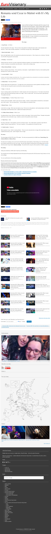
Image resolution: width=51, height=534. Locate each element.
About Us (27, 8)
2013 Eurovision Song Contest (21, 222)
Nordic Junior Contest (9, 512)
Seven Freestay (33, 224)
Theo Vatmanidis (47, 245)
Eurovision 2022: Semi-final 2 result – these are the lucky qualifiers (18, 243)
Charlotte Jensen (22, 237)
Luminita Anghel (45, 223)
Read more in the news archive (44, 318)
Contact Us (7, 467)
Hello (38, 223)
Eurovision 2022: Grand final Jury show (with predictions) (17, 235)
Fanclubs (6, 496)
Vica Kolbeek (21, 270)
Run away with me (19, 224)
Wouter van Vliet (47, 287)
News (3, 8)
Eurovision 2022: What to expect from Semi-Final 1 (42, 301)
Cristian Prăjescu (18, 223)
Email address (3, 321)
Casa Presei (6, 223)
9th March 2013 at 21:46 (7, 22)
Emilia (36, 223)
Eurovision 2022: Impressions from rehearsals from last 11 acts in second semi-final (42, 252)
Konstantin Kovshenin (28, 530)
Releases (6, 516)
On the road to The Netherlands (11, 495)
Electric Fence (24, 223)
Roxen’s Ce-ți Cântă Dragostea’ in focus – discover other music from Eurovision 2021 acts (42, 260)
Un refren (8, 225)
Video (6, 520)
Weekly (23, 321)
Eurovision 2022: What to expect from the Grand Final (42, 293)
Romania (19, 22)
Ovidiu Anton (10, 224)
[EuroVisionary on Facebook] (40, 9)
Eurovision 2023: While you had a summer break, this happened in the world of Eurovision (40, 218)
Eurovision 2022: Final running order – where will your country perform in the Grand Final (42, 236)
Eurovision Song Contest (9, 492)
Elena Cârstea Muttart (30, 223)
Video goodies (8, 508)
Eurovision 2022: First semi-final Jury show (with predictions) (17, 309)
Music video (7, 510)
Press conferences (9, 506)
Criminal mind (13, 223)
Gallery (6, 497)
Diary (7, 503)
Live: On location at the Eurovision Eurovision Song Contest (16, 502)
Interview (6, 498)
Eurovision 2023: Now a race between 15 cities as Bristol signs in (43, 285)
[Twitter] (42, 9)
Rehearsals (8, 507)
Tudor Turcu (5, 225)
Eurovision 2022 (22, 8)
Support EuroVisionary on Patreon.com (10, 211)
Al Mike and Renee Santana (41, 222)
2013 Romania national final (31, 222)
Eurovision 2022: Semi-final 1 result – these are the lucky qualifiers (18, 301)
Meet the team (7, 470)
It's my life (41, 223)
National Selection (14, 22)
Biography (7, 485)
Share (8, 19)
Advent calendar (8, 483)
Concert (6, 487)
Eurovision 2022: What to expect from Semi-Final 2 (42, 243)
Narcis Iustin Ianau (4, 224)
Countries (15, 8)
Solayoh (46, 144)
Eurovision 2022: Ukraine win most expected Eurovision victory (18, 293)
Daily (20, 321)
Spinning (38, 224)
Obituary (6, 513)
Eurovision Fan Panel (9, 8)
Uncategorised (7, 518)
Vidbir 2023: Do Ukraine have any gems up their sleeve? (17, 277)
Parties (7, 505)
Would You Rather (8, 521)
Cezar (9, 223)
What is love (16, 225)
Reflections (7, 515)
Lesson (6, 501)
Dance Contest (7, 488)
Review (6, 517)
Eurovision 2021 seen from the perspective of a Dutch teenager (17, 268)
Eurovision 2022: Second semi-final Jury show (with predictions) (18, 251)
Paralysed (14, 224)
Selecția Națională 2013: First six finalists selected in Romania (17, 173)
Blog (6, 486)
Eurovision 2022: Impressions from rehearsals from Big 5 (42, 309)
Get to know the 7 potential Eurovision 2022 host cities (41, 277)
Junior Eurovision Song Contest (10, 500)
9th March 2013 (3, 222)
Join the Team (7, 469)
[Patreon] (49, 9)
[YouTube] (44, 9)
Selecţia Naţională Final (27, 224)
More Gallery (46, 443)
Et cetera (6, 490)
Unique (12, 225)
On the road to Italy (9, 493)
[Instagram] (47, 9)
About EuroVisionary (8, 471)
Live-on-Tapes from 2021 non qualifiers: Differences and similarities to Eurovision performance (41, 269)
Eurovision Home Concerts (10, 491)
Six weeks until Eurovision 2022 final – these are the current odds (17, 259)
